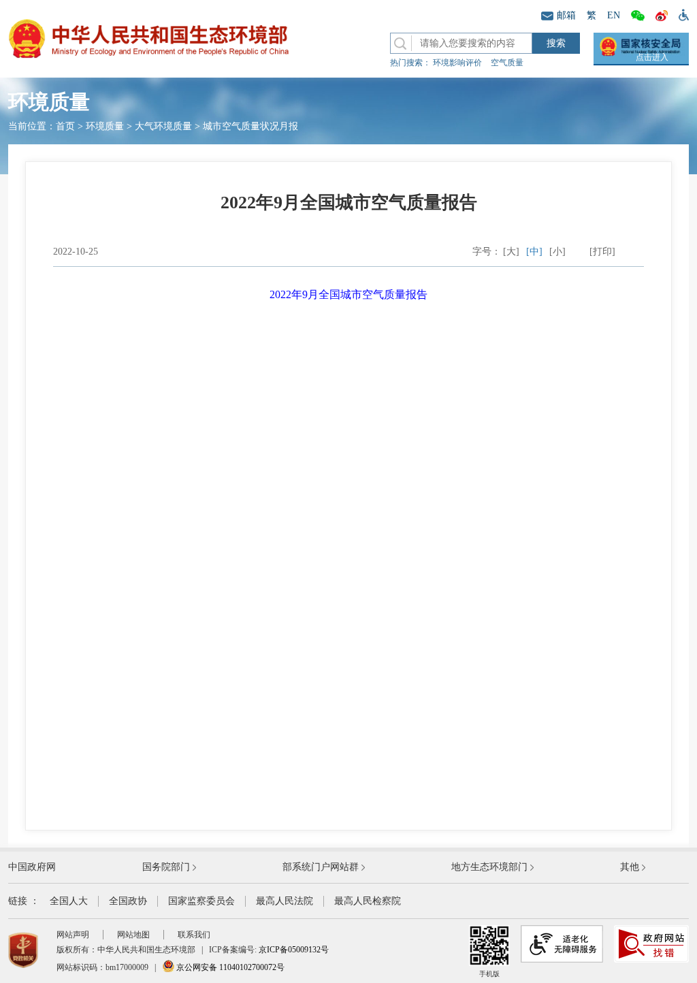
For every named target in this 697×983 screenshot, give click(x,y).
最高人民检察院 (367, 901)
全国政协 (128, 901)
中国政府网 (32, 867)
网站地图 (133, 934)
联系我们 (194, 934)
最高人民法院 (284, 901)
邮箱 (566, 15)
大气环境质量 (163, 126)
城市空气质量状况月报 (250, 126)
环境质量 (105, 126)
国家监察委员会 (201, 901)
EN (613, 15)
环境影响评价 (457, 62)
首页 (65, 126)
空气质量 (507, 62)
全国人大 (69, 901)
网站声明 (72, 934)
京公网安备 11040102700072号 (229, 967)
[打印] (602, 251)
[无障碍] (681, 14)
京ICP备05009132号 (294, 949)
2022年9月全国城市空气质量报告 (348, 294)
